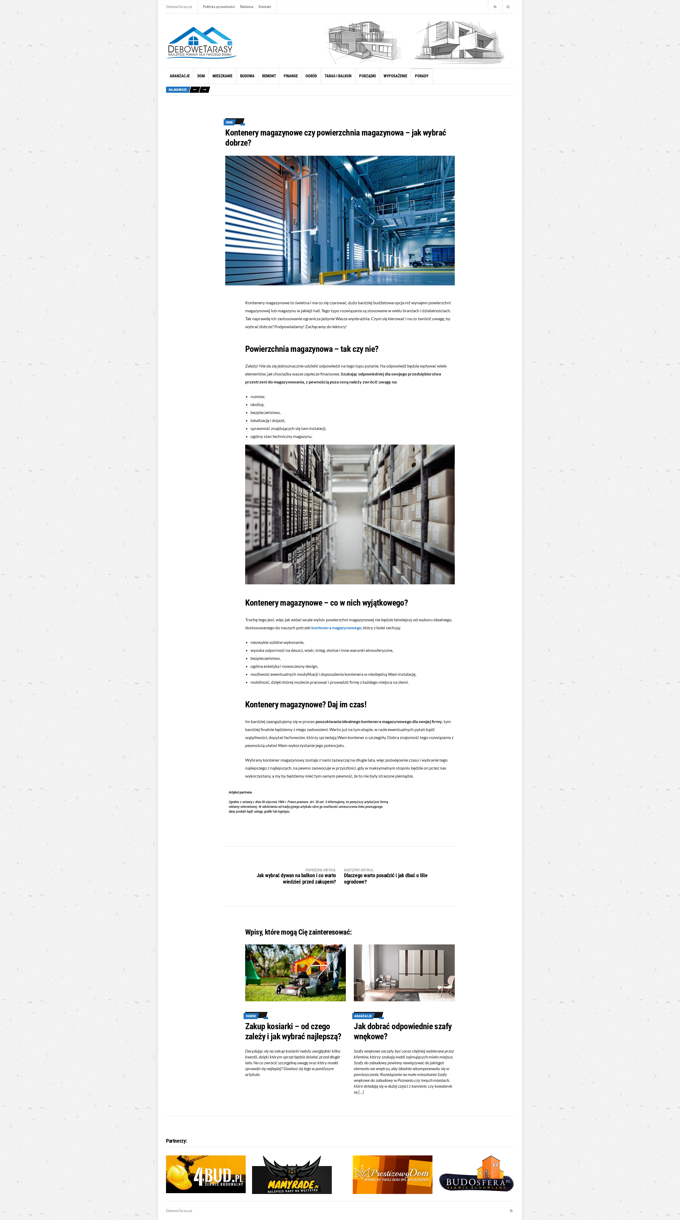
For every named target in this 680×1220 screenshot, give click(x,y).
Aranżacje (180, 76)
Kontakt (265, 7)
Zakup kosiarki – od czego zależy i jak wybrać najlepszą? (293, 1031)
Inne (229, 122)
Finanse (291, 76)
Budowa (247, 76)
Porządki (367, 76)
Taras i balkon (338, 76)
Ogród (311, 76)
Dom (201, 76)
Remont (269, 76)
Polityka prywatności (219, 7)
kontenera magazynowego (336, 627)
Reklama (246, 7)
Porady (421, 76)
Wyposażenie (395, 76)
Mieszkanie (222, 76)
